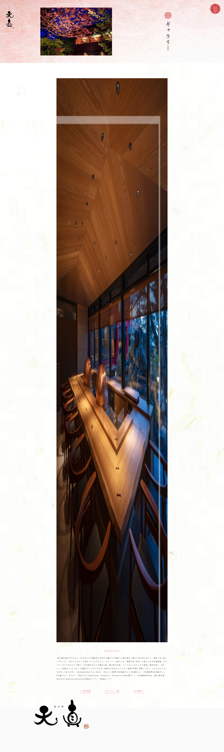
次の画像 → (138, 691)
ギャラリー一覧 (112, 691)
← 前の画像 (85, 691)
